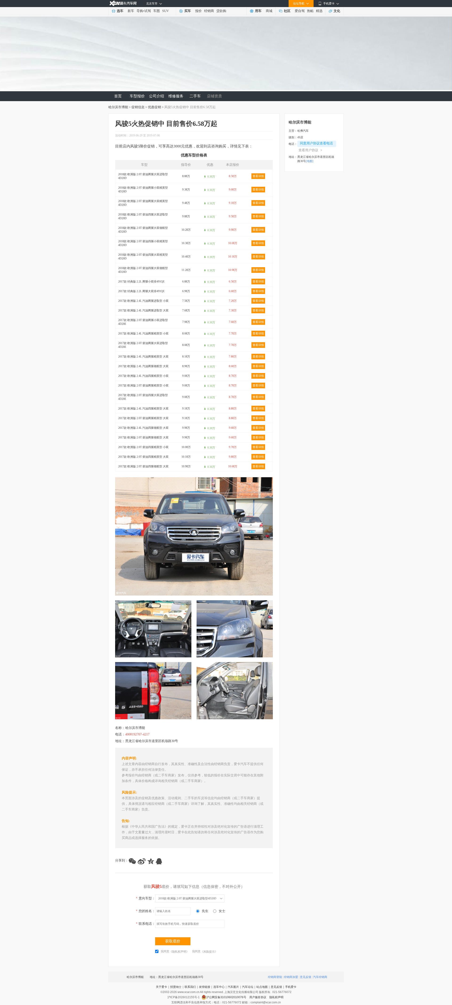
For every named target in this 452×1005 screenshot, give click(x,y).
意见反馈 (305, 977)
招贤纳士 (176, 987)
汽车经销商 (320, 977)
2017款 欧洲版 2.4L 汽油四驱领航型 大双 (143, 427)
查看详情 (258, 176)
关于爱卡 (161, 987)
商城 (269, 11)
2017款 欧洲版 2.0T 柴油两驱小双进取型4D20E (143, 322)
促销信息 (138, 107)
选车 (120, 11)
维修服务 (175, 96)
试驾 (147, 11)
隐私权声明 (276, 997)
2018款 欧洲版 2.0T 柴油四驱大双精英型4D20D (143, 256)
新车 (131, 11)
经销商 (209, 11)
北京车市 (151, 3)
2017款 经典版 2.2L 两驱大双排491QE (141, 291)
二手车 (195, 96)
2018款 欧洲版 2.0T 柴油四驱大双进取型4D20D (143, 216)
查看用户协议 (310, 150)
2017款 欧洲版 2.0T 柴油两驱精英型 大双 (143, 418)
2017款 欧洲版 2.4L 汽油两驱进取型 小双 (143, 300)
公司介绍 (156, 96)
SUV (165, 11)
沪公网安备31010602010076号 (226, 997)
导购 (140, 11)
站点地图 (262, 987)
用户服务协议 (258, 997)
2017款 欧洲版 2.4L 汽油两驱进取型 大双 (143, 310)
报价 (198, 11)
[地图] (309, 161)
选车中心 (219, 987)
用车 (258, 11)
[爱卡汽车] (123, 3)
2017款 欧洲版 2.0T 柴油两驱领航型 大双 (143, 437)
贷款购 (221, 11)
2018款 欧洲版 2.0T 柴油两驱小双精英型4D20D (143, 189)
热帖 (310, 11)
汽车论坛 (247, 987)
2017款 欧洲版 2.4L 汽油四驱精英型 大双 (143, 408)
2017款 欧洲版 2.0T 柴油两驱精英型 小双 (143, 385)
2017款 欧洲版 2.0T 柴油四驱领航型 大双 (143, 466)
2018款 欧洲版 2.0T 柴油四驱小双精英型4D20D (143, 243)
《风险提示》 (209, 951)
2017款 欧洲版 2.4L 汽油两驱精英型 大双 (143, 356)
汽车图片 (233, 987)
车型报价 (137, 96)
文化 (337, 11)
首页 (118, 96)
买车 (187, 11)
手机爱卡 (290, 987)
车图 (156, 11)
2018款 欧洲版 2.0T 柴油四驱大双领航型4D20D (143, 270)
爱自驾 (300, 11)
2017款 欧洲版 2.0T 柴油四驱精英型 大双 (143, 456)
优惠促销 (154, 107)
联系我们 (190, 987)
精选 (319, 11)
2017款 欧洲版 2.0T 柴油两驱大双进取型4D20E (143, 345)
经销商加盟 (291, 977)
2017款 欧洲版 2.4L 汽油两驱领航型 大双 (143, 366)
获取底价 (172, 941)
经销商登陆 (275, 977)
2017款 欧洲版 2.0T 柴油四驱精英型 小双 (143, 447)
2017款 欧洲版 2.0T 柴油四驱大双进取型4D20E (143, 397)
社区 (287, 11)
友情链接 (204, 987)
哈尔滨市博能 (118, 107)
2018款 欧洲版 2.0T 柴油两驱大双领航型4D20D (143, 229)
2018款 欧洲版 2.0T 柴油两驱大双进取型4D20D (143, 176)
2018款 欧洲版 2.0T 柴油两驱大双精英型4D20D (143, 203)
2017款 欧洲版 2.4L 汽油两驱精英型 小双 (143, 333)
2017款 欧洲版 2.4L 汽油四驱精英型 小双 (143, 375)
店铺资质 (214, 96)
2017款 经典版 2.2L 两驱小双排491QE (141, 281)
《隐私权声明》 (179, 951)
